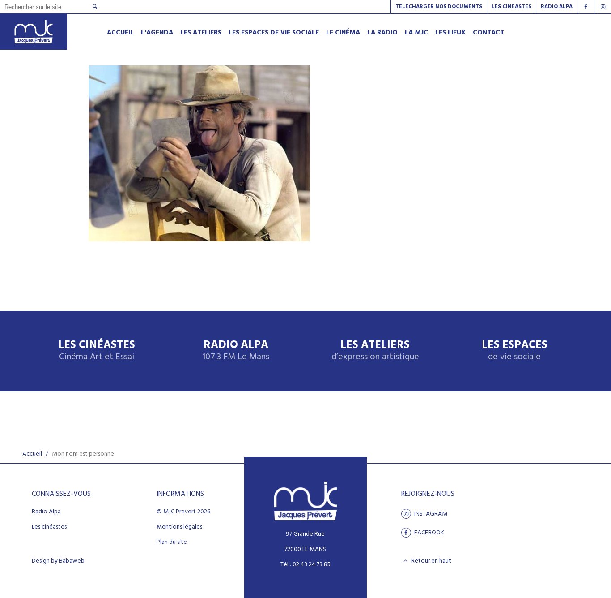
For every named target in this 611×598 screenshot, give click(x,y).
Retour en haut (430, 560)
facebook (428, 533)
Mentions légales (179, 527)
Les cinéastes (49, 527)
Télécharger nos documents (438, 6)
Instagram (430, 514)
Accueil (32, 454)
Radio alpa (557, 6)
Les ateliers (375, 351)
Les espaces (514, 351)
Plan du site (172, 542)
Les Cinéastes (511, 6)
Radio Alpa (235, 351)
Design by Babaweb (58, 561)
